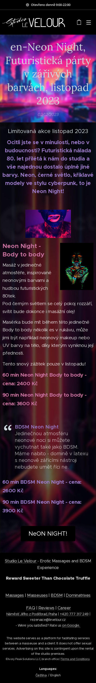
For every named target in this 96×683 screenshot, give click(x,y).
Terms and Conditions (75, 659)
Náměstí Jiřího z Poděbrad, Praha (31, 614)
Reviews (46, 608)
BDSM (57, 595)
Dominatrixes (78, 595)
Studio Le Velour (21, 561)
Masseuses (37, 595)
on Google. (71, 625)
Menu (89, 22)
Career (64, 608)
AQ (32, 608)
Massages (14, 595)
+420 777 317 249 (74, 614)
